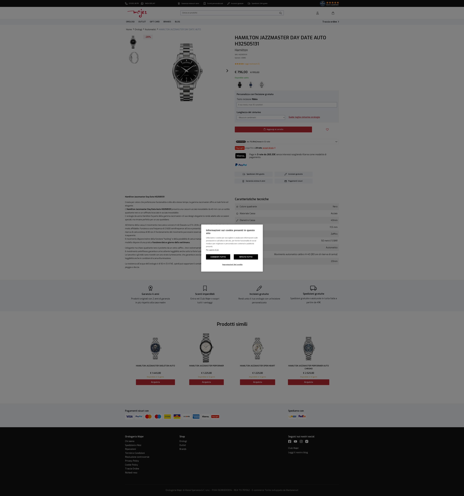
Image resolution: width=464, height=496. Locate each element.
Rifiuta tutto (246, 257)
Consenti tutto (218, 257)
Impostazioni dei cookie (232, 264)
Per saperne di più (212, 250)
